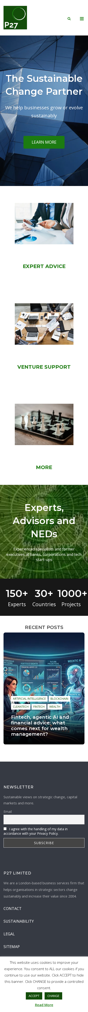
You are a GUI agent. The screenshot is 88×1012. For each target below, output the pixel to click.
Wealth (54, 707)
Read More (44, 1004)
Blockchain (59, 699)
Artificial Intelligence (29, 699)
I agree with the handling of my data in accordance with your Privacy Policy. (36, 831)
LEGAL (9, 934)
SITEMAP (12, 946)
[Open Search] (69, 19)
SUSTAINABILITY (19, 921)
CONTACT (13, 908)
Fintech (39, 707)
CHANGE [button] (53, 996)
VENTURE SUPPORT (44, 367)
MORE (44, 467)
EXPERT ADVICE (44, 266)
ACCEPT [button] (34, 996)
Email (8, 811)
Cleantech (21, 707)
